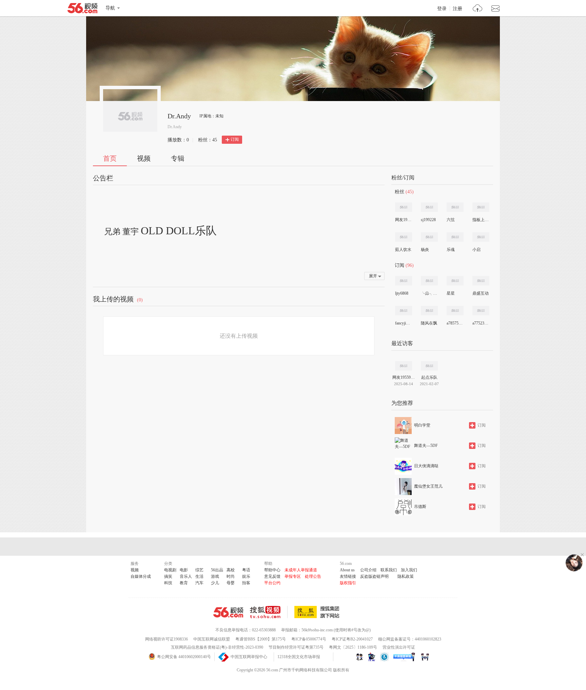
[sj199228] (429, 207)
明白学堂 (422, 425)
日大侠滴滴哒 (426, 466)
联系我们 (388, 570)
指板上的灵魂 (480, 219)
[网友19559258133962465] (403, 207)
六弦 (451, 219)
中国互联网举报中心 (249, 656)
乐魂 (451, 249)
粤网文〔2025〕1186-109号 (353, 647)
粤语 (246, 570)
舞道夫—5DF (426, 445)
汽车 (199, 582)
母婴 (231, 582)
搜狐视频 (269, 612)
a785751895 (455, 323)
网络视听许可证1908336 (166, 639)
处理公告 (313, 576)
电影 (184, 570)
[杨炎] (429, 237)
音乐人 (186, 576)
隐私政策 (405, 576)
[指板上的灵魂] (480, 207)
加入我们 (409, 570)
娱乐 (246, 576)
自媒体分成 (141, 576)
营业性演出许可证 (399, 647)
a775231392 (480, 323)
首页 (110, 158)
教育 (184, 582)
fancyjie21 (403, 323)
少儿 (215, 582)
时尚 (231, 576)
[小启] (480, 237)
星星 (451, 293)
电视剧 (170, 570)
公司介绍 (368, 570)
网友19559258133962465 (403, 219)
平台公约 (272, 582)
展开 (373, 276)
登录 (442, 8)
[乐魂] (455, 237)
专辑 (177, 158)
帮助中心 (272, 570)
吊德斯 (420, 506)
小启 (476, 249)
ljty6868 (401, 293)
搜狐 (318, 612)
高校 (231, 570)
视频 (144, 158)
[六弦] (455, 207)
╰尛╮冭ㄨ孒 (429, 293)
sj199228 (428, 219)
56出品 (217, 570)
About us (347, 570)
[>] (478, 9)
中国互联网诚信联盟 (211, 639)
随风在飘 (429, 323)
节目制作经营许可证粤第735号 (296, 647)
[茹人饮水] (403, 237)
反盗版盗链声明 (374, 576)
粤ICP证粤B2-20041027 (352, 639)
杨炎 (425, 249)
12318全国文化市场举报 (298, 656)
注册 (457, 8)
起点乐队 (429, 377)
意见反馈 (272, 576)
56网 (228, 612)
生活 (199, 576)
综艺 (199, 570)
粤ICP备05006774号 (308, 639)
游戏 (215, 576)
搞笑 (168, 576)
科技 (168, 582)
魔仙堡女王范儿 (428, 486)
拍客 (246, 582)
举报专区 (293, 576)
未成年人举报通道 (301, 570)
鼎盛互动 (480, 293)
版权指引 (348, 582)
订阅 (235, 139)
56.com (82, 9)
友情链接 (348, 576)
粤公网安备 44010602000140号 (184, 656)
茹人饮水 (403, 249)
